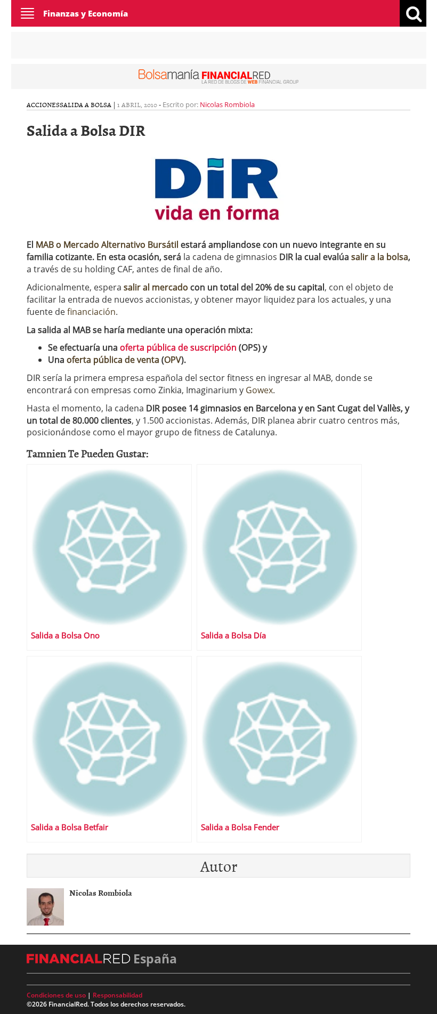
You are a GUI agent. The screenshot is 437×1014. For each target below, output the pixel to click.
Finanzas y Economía (85, 13)
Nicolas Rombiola (227, 104)
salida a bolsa (85, 104)
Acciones (43, 104)
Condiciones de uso (56, 995)
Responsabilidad (117, 995)
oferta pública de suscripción (178, 347)
